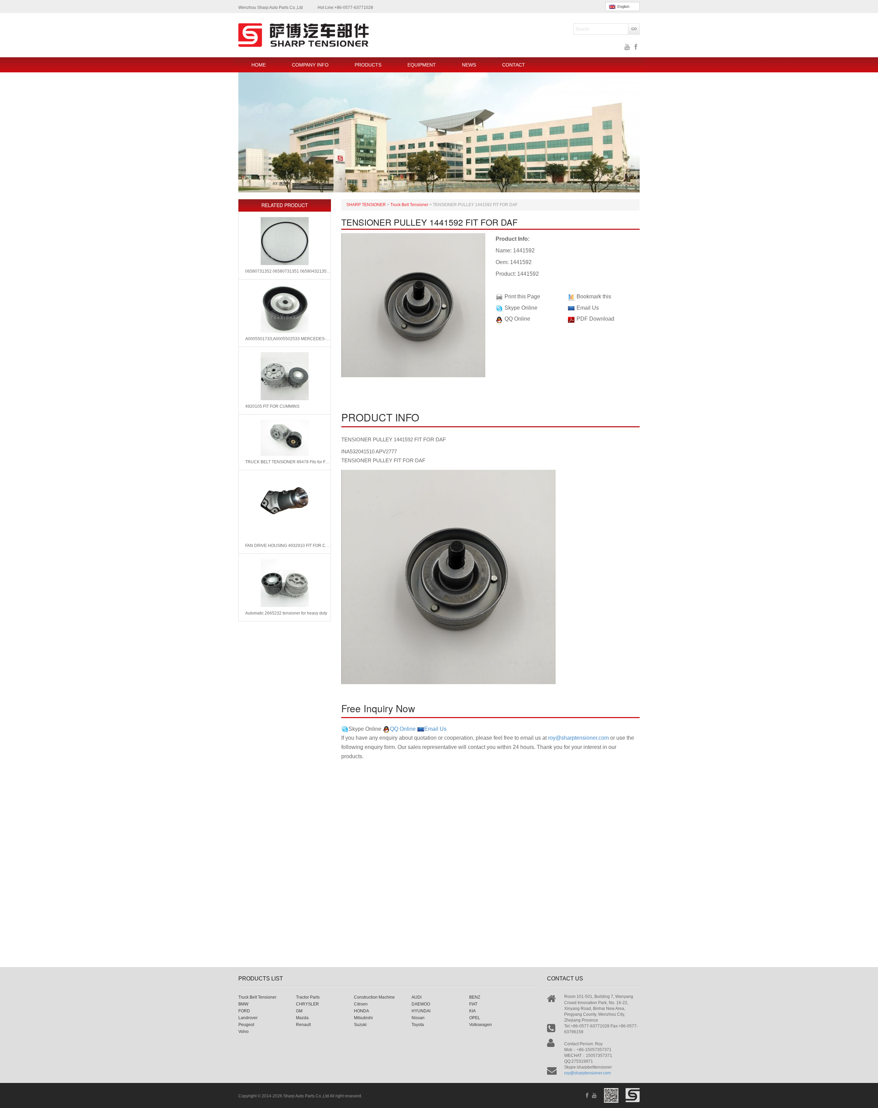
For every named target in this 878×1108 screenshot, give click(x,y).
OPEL (474, 1017)
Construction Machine (374, 997)
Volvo (243, 1031)
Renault (303, 1024)
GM (299, 1011)
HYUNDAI (421, 1011)
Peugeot (246, 1024)
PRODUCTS (368, 65)
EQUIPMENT (421, 65)
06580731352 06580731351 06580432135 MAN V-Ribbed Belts (288, 271)
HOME (258, 65)
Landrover (248, 1017)
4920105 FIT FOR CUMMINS (272, 406)
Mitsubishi (363, 1017)
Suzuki (360, 1024)
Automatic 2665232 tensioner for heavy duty (286, 613)
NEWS (469, 65)
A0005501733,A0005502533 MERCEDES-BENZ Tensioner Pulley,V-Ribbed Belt (288, 338)
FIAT (473, 1004)
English (622, 6)
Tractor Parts (308, 997)
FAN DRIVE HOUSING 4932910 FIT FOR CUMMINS (288, 545)
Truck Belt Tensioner (257, 997)
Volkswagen (480, 1024)
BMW (243, 1004)
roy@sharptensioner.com (578, 738)
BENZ (474, 997)
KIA (472, 1011)
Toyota (418, 1024)
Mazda (302, 1017)
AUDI (417, 997)
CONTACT (513, 65)
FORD (244, 1011)
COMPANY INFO (310, 65)
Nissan (418, 1017)
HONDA (361, 1011)
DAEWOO (421, 1004)
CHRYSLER (307, 1004)
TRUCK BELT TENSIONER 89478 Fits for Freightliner (288, 462)
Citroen (361, 1004)
